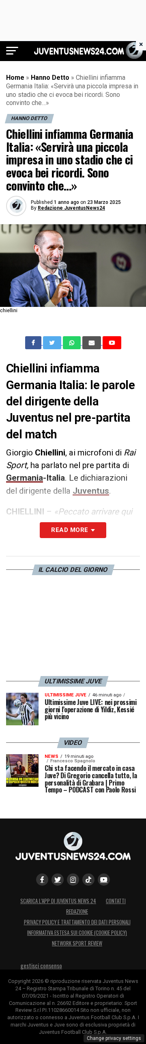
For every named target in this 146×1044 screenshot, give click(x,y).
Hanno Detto (50, 77)
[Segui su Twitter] (58, 879)
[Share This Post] (72, 342)
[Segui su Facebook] (42, 879)
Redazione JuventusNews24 (71, 208)
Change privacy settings (114, 1038)
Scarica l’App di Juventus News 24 (58, 901)
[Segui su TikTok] (88, 879)
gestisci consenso (41, 965)
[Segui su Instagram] (73, 879)
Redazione (77, 911)
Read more (69, 530)
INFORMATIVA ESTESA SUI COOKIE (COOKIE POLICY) (77, 933)
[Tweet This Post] (53, 342)
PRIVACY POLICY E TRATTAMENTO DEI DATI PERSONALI (77, 922)
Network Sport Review (77, 943)
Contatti (116, 901)
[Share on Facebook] (34, 342)
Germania (24, 478)
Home (15, 77)
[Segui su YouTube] (104, 879)
